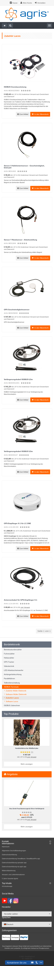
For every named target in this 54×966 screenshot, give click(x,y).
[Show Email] (32, 962)
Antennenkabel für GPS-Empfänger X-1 (20, 600)
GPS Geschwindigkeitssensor (16, 310)
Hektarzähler (9, 658)
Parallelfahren (9, 678)
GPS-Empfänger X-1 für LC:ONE (17, 523)
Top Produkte (11, 714)
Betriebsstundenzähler (13, 650)
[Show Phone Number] (36, 962)
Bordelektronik (12, 644)
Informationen (8, 843)
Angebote (12, 774)
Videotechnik (9, 666)
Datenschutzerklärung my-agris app (14, 867)
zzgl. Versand (25, 607)
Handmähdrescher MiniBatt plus (26, 748)
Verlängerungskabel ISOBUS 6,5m (18, 379)
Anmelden (41, 3)
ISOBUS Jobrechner (12, 705)
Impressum (5, 847)
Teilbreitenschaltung (12, 683)
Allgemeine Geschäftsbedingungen (14, 851)
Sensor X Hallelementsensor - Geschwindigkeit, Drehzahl (24, 167)
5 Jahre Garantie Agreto (10, 878)
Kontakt (5, 841)
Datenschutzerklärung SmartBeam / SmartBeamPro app (21, 859)
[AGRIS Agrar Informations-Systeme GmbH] (27, 14)
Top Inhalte (7, 883)
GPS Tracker (9, 662)
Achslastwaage (7, 886)
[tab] (27, 841)
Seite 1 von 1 (44, 631)
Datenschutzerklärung (9, 855)
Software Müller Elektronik (16, 694)
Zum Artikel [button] (23, 114)
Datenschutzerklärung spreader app (14, 863)
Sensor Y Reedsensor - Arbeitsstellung (20, 240)
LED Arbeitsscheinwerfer (13, 670)
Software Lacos (12, 701)
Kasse (15, 3)
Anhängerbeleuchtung (12, 674)
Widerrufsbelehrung (8, 870)
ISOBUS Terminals (11, 687)
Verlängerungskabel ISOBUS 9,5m (18, 451)
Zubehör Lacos (12, 698)
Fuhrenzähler (9, 654)
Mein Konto (27, 3)
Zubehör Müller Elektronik (16, 691)
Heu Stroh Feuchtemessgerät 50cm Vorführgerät (26, 809)
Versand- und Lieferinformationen (13, 874)
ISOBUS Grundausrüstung (15, 87)
